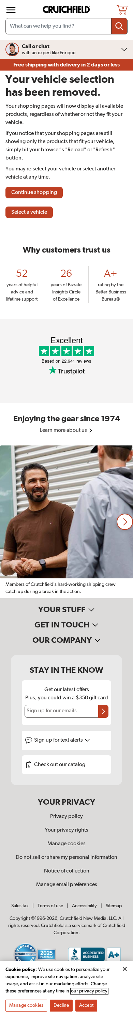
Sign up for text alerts (59, 740)
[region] (66, 521)
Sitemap (114, 906)
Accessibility (84, 906)
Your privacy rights (66, 830)
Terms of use (50, 906)
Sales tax (20, 906)
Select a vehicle (29, 212)
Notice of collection (66, 871)
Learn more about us (64, 430)
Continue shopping (34, 192)
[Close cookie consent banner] (125, 969)
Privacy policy (66, 816)
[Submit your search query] (119, 26)
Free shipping (66, 64)
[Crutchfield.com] (67, 9)
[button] (125, 522)
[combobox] (66, 26)
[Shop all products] (10, 9)
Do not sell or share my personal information (66, 857)
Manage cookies (66, 844)
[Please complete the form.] (103, 711)
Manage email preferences (66, 884)
